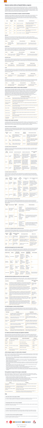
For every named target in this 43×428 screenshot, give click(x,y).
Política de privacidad (22, 426)
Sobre (18, 426)
